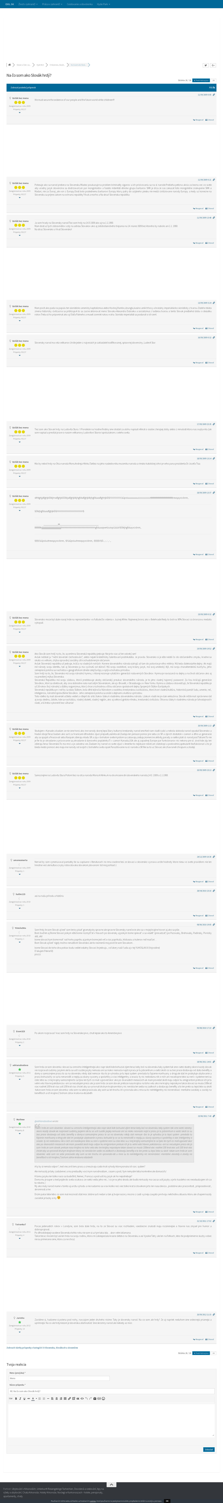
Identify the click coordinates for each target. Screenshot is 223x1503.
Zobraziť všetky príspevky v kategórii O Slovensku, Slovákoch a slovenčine (42, 1347)
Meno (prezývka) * (17, 1373)
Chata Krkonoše (31, 1492)
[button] (11, 1398)
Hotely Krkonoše (48, 1492)
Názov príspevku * (17, 1384)
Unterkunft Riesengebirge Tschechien (55, 1488)
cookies (93, 1501)
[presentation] (11, 1398)
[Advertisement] (111, 33)
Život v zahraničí (26, 4)
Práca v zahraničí (51, 4)
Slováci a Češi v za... (24, 65)
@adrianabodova (43, 1121)
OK (167, 1501)
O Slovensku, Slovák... (57, 65)
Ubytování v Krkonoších (24, 1488)
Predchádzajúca (201, 80)
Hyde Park (102, 4)
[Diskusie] (10, 65)
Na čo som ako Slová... (78, 65)
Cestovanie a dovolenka (80, 4)
